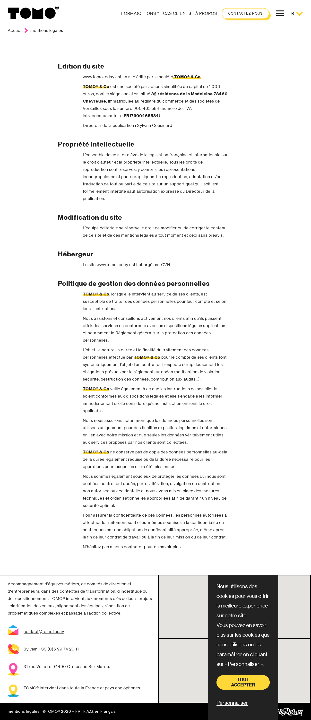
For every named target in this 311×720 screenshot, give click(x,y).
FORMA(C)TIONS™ (140, 13)
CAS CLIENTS (177, 13)
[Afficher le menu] (280, 13)
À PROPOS (206, 13)
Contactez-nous (245, 13)
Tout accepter (243, 682)
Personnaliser (232, 703)
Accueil (15, 30)
